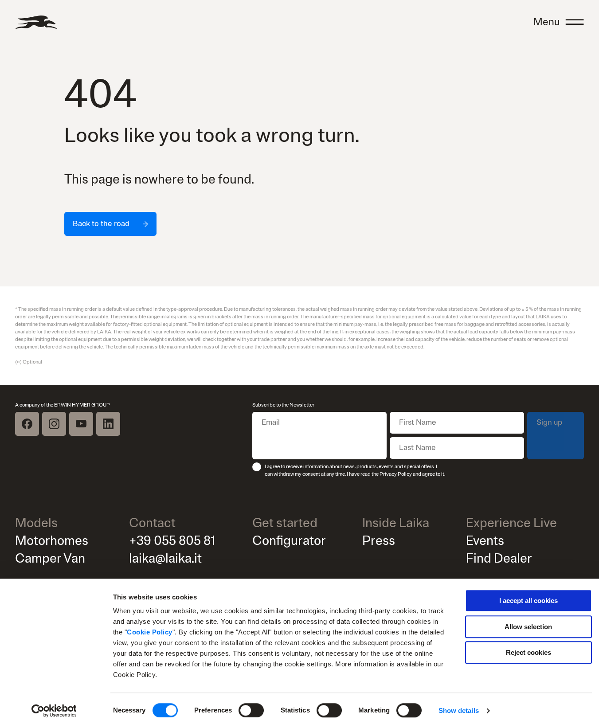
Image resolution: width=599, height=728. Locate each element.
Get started (284, 523)
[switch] (251, 710)
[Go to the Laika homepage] (36, 22)
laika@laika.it (165, 559)
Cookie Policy (149, 632)
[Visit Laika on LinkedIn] (108, 424)
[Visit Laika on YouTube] (81, 424)
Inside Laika (395, 523)
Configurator (289, 541)
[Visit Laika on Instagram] (54, 424)
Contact (152, 523)
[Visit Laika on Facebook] (27, 424)
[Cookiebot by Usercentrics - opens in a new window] (54, 710)
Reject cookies (528, 652)
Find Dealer (499, 559)
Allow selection (528, 626)
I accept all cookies (528, 600)
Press (378, 541)
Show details (458, 710)
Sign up (549, 422)
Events (485, 541)
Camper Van (50, 559)
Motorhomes (51, 541)
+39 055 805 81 (172, 541)
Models (36, 523)
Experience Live (511, 523)
